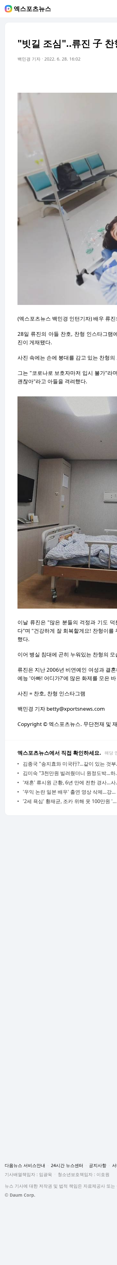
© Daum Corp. (20, 1195)
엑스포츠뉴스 (32, 9)
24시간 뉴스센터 (67, 1165)
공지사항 (97, 1165)
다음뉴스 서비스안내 (25, 1165)
